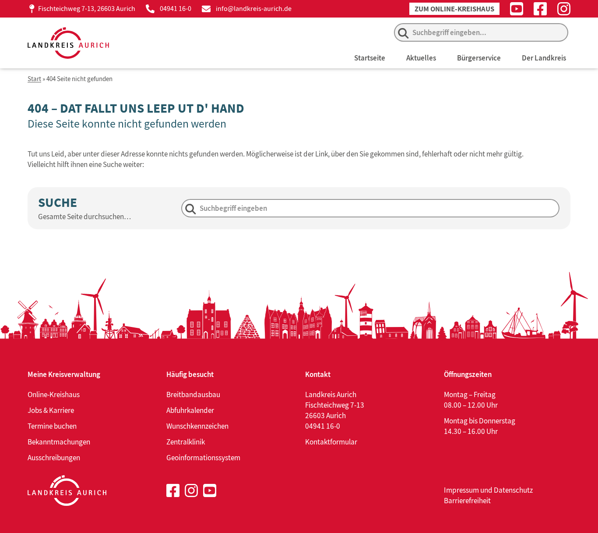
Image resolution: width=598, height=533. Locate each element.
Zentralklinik (185, 442)
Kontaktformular (331, 442)
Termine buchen (52, 426)
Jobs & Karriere (51, 410)
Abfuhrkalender (190, 410)
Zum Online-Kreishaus (454, 9)
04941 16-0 (175, 8)
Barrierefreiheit (467, 500)
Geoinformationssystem (203, 457)
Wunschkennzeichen (197, 426)
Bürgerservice (479, 58)
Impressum (461, 490)
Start (34, 79)
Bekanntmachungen (59, 442)
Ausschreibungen (54, 457)
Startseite (369, 58)
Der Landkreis (544, 58)
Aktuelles (421, 58)
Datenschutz (513, 490)
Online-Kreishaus (54, 394)
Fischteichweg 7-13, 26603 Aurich (86, 8)
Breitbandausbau (193, 394)
